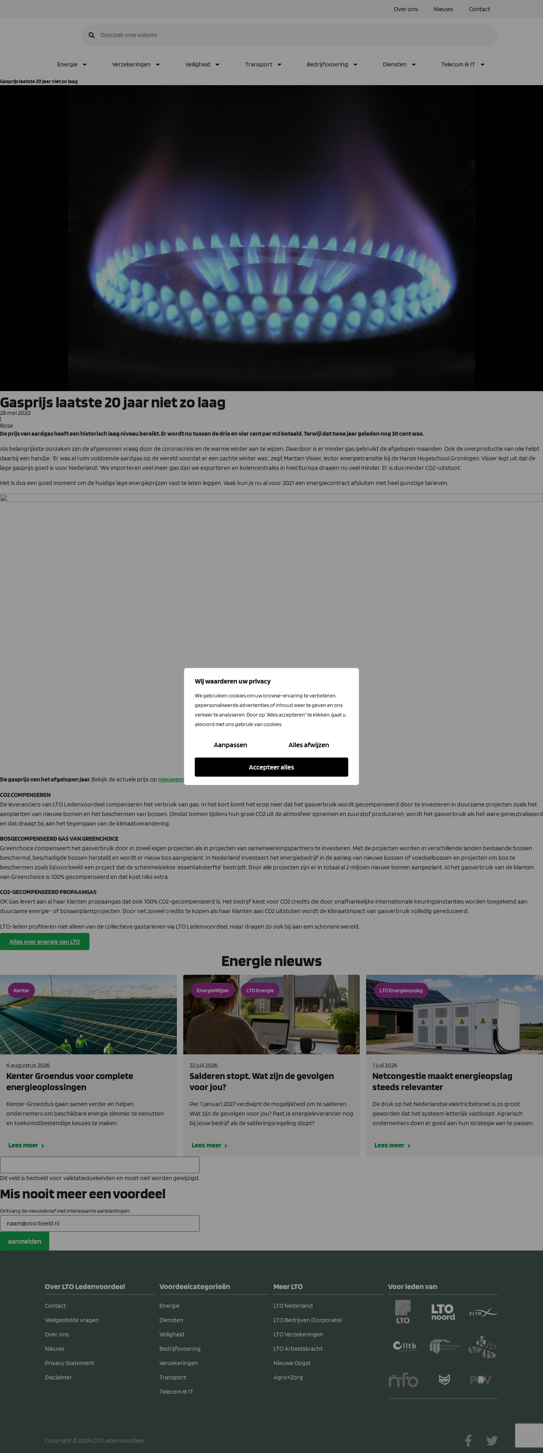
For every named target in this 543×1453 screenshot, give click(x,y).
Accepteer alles (271, 767)
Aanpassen (230, 744)
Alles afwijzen (309, 744)
